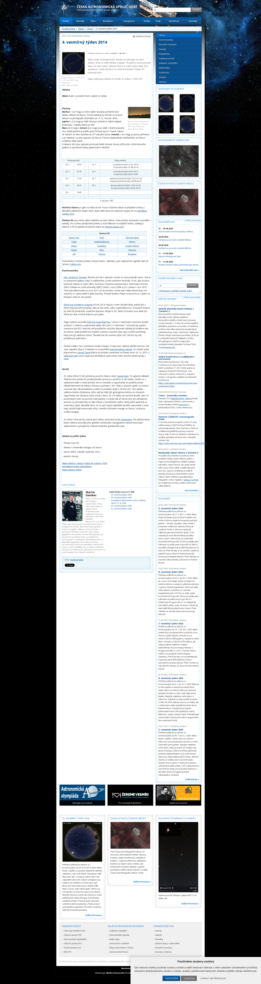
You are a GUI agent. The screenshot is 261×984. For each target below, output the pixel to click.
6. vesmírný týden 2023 (170, 678)
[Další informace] (82, 842)
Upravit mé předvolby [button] (213, 978)
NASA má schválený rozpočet (78, 304)
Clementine (126, 419)
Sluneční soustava (167, 44)
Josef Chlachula (179, 392)
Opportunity (123, 376)
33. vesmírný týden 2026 (121, 506)
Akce (93, 21)
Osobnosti (164, 72)
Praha (74, 241)
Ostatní (162, 77)
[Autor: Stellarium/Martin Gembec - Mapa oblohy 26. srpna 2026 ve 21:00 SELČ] (189, 124)
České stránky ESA (72, 947)
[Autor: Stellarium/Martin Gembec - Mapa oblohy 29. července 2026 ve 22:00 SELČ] (167, 103)
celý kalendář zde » (189, 270)
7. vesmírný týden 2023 (170, 623)
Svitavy (74, 250)
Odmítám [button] (189, 978)
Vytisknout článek (143, 36)
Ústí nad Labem (132, 237)
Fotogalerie (129, 21)
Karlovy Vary (74, 237)
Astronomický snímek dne (173, 140)
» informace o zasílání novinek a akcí (175, 290)
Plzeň (102, 237)
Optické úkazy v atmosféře (167, 943)
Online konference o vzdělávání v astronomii (176, 358)
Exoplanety (164, 53)
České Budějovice (101, 241)
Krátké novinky (167, 298)
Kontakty (193, 21)
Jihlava (74, 246)
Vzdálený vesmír (167, 58)
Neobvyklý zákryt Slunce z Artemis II (178, 452)
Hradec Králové (132, 246)
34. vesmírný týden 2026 (121, 497)
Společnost (174, 21)
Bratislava (132, 254)
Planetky (159, 939)
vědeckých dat (71, 355)
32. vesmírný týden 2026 (121, 508)
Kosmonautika (166, 39)
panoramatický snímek (121, 349)
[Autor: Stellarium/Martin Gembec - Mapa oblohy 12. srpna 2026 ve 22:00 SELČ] (189, 103)
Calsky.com (75, 264)
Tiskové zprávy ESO (73, 943)
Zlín (74, 254)
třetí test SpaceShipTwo (98, 322)
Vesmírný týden (76, 560)
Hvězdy (162, 49)
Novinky (80, 21)
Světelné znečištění (168, 63)
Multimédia (164, 67)
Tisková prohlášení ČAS (74, 930)
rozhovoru (183, 404)
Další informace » (94, 915)
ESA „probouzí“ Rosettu (75, 277)
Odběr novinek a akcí (170, 278)
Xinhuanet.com (168, 347)
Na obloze (108, 21)
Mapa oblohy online (71, 469)
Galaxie (158, 935)
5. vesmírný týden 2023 (170, 729)
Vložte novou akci (192, 220)
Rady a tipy (114, 939)
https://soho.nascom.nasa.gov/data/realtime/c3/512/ (182, 443)
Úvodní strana (68, 28)
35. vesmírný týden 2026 (121, 495)
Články (66, 21)
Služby (147, 21)
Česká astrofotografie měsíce (176, 183)
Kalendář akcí (166, 221)
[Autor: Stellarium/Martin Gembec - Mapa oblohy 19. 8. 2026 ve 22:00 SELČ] (167, 124)
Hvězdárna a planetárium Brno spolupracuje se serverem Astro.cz (128, 961)
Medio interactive (115, 972)
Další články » (192, 779)
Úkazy (90, 28)
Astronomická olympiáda (75, 939)
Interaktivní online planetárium (77, 466)
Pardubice (101, 246)
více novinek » (192, 490)
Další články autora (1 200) (121, 492)
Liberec (132, 241)
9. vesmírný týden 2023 (170, 508)
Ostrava (101, 254)
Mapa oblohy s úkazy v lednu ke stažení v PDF (84, 463)
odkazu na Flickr (191, 479)
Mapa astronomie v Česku (121, 947)
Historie (162, 81)
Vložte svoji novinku (192, 297)
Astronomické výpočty (119, 935)
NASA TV (67, 951)
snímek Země (83, 352)
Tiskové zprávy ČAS (73, 935)
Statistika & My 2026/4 (181, 398)
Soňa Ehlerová (179, 353)
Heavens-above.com (114, 226)
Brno (102, 250)
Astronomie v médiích (119, 943)
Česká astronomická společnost (81, 961)
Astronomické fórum (118, 951)
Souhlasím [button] (172, 978)
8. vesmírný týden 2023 (170, 571)
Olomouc (132, 250)
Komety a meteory (163, 951)
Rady (158, 21)
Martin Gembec (83, 36)
